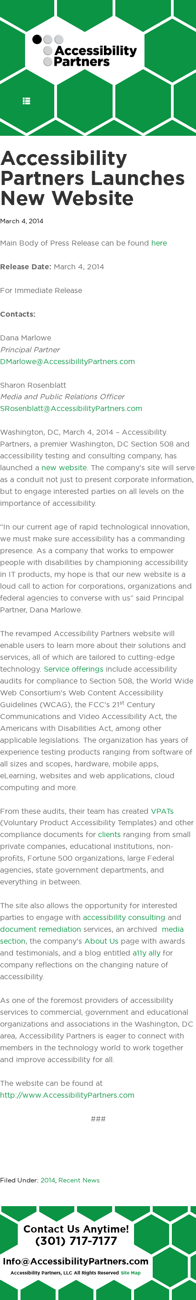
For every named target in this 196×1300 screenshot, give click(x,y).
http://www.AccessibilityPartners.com (67, 1095)
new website (64, 468)
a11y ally (146, 953)
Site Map (131, 1273)
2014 (48, 1180)
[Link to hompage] (85, 62)
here (159, 243)
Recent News (79, 1180)
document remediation (41, 929)
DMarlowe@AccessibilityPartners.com (67, 361)
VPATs (162, 811)
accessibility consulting (124, 917)
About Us (101, 941)
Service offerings (75, 669)
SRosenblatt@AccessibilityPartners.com (71, 408)
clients (109, 834)
